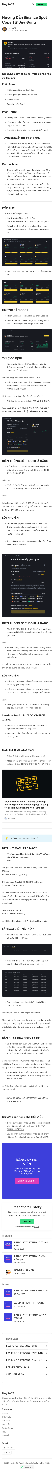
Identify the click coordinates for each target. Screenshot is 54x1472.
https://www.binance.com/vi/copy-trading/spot (28, 221)
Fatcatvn (35, 1463)
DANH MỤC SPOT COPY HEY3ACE (33, 764)
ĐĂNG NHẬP (42, 1137)
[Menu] (50, 5)
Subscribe (41, 4)
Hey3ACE (12, 28)
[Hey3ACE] (4, 29)
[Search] (33, 5)
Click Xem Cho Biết (27, 1181)
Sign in (36, 1227)
